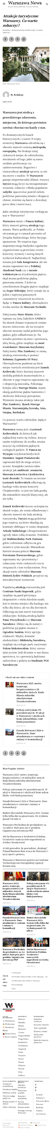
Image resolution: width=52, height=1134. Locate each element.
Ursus (20, 1052)
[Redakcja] (7, 94)
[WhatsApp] (23, 39)
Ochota (21, 1032)
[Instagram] (36, 1087)
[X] (11, 39)
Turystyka (6, 30)
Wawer (21, 1059)
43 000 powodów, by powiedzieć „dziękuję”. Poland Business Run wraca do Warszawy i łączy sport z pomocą (25, 851)
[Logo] (26, 1007)
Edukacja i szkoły (9, 1092)
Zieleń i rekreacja (9, 1107)
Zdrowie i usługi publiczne (9, 1097)
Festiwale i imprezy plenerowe (41, 1041)
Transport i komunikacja (8, 1085)
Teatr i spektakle (40, 1028)
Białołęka (21, 1022)
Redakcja (18, 94)
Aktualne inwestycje (22, 1086)
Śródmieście (23, 1045)
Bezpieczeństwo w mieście (10, 1102)
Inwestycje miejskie (10, 1089)
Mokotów (22, 1029)
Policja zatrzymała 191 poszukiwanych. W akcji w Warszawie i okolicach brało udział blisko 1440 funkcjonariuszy (30, 715)
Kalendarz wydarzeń (38, 1020)
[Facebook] (5, 39)
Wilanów (21, 1065)
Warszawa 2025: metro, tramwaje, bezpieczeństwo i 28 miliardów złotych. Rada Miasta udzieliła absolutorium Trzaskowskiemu (30, 692)
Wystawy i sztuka (40, 1031)
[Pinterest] (17, 39)
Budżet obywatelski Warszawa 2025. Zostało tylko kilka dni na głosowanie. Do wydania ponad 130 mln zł (38, 924)
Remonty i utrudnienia (22, 1097)
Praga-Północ (23, 1039)
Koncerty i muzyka (41, 1025)
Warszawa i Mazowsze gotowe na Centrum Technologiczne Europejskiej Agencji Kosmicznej (25, 862)
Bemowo (21, 1019)
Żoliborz (21, 1075)
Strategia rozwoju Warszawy (25, 1111)
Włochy (21, 1068)
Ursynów (22, 1055)
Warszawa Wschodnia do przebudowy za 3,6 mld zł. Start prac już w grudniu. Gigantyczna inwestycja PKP (14, 954)
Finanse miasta (23, 1107)
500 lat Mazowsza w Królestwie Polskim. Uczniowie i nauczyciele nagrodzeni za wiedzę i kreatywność (37, 956)
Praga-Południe (24, 1035)
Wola (20, 1072)
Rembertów (22, 1042)
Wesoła (21, 1062)
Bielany (21, 1026)
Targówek (22, 1049)
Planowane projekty (22, 1091)
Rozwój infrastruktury (23, 1103)
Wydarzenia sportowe (38, 1035)
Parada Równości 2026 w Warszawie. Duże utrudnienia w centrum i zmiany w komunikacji (30, 735)
